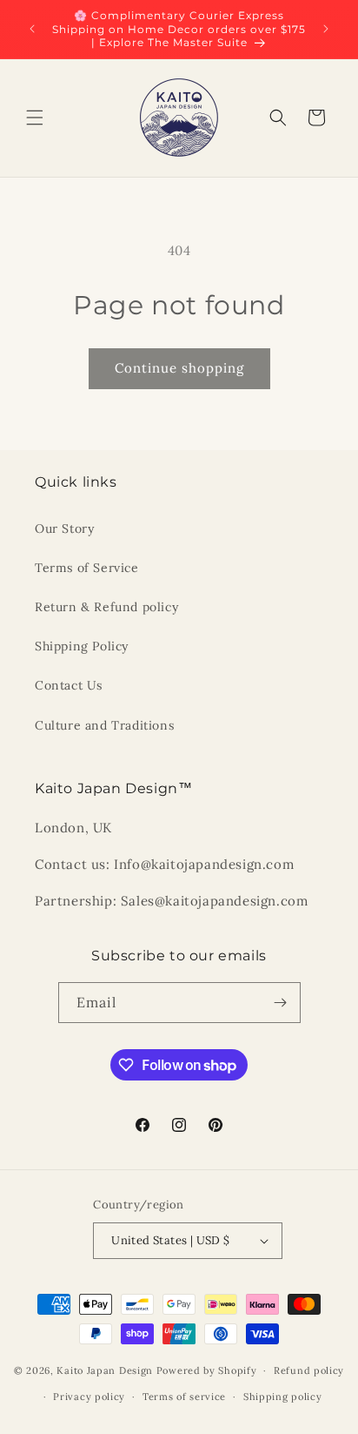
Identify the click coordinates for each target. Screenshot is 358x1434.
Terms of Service (87, 568)
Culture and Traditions (104, 725)
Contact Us (69, 685)
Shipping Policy (82, 646)
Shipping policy (282, 1396)
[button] (35, 117)
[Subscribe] (281, 1002)
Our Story (64, 528)
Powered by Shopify (206, 1370)
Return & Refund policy (106, 607)
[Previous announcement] (32, 29)
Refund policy (309, 1370)
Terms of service (184, 1396)
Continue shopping (179, 368)
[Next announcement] (326, 29)
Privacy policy (89, 1396)
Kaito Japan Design (106, 1370)
